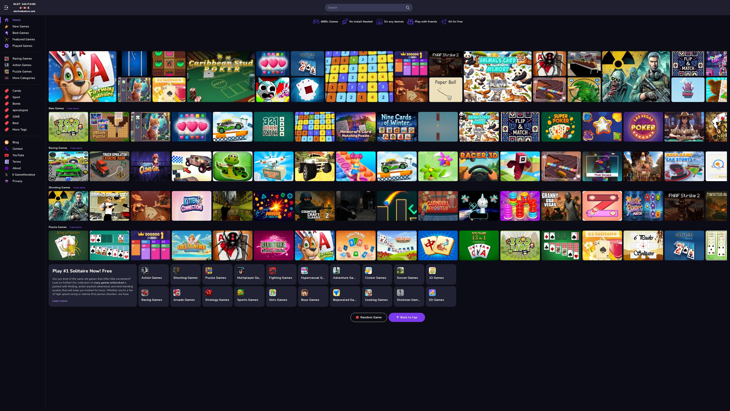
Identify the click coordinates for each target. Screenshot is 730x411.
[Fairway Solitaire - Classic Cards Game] (82, 76)
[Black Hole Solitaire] (307, 89)
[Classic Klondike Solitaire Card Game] (274, 245)
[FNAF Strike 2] (445, 63)
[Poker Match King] (602, 127)
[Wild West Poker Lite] (684, 127)
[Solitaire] (561, 245)
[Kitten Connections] (191, 206)
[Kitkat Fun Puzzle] (602, 206)
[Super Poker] (561, 127)
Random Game (371, 317)
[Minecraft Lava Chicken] (643, 166)
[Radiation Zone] (636, 76)
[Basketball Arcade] (584, 63)
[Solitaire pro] (109, 245)
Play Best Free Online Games (24, 8)
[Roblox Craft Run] (520, 166)
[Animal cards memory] (498, 76)
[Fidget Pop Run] (356, 166)
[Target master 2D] (397, 206)
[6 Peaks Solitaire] (643, 245)
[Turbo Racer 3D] (479, 166)
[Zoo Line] (68, 127)
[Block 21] (359, 76)
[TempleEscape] (602, 166)
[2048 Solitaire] (411, 63)
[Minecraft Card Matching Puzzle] (356, 127)
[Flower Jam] (438, 166)
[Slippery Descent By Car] (191, 166)
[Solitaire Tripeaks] (191, 245)
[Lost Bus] (232, 206)
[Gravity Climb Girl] (150, 166)
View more (73, 108)
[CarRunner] (549, 89)
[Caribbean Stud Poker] (221, 76)
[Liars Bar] (411, 89)
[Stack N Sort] (520, 206)
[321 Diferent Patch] (274, 127)
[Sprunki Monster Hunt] (272, 89)
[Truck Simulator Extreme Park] (109, 166)
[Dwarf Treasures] (272, 63)
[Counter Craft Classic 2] (315, 206)
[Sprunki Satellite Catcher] (479, 206)
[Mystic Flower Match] (643, 206)
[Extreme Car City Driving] (68, 166)
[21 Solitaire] (169, 89)
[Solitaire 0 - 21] (356, 245)
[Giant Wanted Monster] (584, 89)
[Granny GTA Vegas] (561, 206)
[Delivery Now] (274, 166)
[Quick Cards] (438, 127)
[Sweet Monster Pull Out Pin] (688, 89)
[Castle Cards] (688, 63)
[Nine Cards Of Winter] (397, 127)
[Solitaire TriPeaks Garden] (397, 245)
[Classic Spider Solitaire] (549, 63)
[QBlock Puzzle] (109, 127)
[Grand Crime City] (109, 206)
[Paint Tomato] (169, 63)
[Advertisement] (388, 37)
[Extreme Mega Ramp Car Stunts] (684, 166)
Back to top (408, 317)
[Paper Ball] (445, 89)
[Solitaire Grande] (307, 63)
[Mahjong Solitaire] (438, 245)
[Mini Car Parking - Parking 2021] (232, 127)
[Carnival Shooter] (438, 206)
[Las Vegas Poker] (643, 127)
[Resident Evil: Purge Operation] (356, 206)
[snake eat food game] (232, 166)
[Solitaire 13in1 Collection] (479, 245)
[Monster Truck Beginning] (315, 166)
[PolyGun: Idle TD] (274, 206)
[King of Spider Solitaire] (68, 245)
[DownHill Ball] (134, 63)
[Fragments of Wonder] (134, 89)
